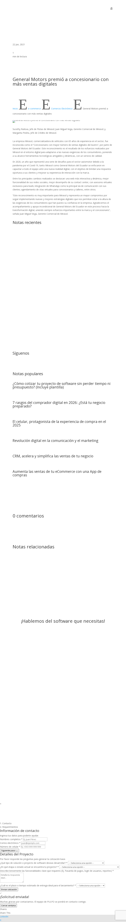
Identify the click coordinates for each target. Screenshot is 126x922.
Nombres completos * (11, 839)
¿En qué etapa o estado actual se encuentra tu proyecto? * (29, 866)
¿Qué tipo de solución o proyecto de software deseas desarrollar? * (33, 862)
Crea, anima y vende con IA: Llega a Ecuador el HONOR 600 (60, 260)
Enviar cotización (9, 889)
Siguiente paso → (9, 850)
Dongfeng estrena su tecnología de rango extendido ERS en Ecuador (61, 290)
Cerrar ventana (8, 905)
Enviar (66, 753)
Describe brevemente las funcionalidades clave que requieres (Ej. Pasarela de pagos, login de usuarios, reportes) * (57, 870)
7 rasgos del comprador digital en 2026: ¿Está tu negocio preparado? (59, 404)
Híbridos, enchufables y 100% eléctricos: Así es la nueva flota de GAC (62, 322)
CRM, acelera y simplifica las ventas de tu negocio (53, 456)
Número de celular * (10, 846)
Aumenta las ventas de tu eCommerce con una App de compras (57, 473)
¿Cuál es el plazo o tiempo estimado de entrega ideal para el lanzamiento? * (38, 885)
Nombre (17, 715)
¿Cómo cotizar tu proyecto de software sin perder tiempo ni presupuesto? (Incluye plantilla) (61, 385)
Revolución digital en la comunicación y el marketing (55, 440)
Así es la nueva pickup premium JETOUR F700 (50, 232)
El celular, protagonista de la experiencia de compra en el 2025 (59, 423)
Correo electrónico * (10, 842)
